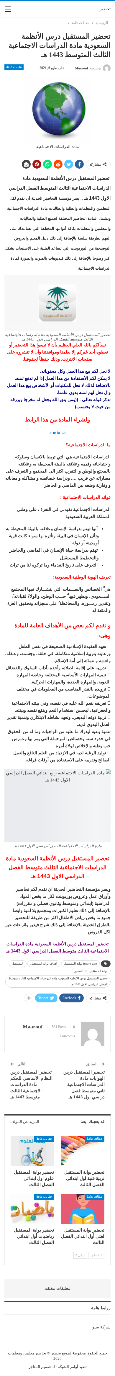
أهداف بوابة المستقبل (43, 963)
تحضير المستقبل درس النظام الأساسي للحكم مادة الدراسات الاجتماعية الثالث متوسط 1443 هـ (31, 1084)
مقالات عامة (14, 67)
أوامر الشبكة (68, 1366)
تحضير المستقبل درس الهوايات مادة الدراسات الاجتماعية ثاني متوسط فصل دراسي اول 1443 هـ (84, 1084)
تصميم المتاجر (40, 1366)
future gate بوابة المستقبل (80, 963)
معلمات (14, 1353)
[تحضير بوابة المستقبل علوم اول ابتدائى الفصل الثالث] (32, 1151)
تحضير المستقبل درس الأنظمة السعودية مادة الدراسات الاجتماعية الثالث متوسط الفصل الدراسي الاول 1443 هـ (58, 981)
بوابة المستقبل (98, 971)
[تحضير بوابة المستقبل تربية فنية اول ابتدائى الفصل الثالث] (82, 1151)
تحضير (105, 9)
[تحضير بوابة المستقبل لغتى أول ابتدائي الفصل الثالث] (82, 1209)
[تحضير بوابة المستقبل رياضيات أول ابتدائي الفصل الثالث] (32, 1209)
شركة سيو (101, 1327)
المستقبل (18, 963)
